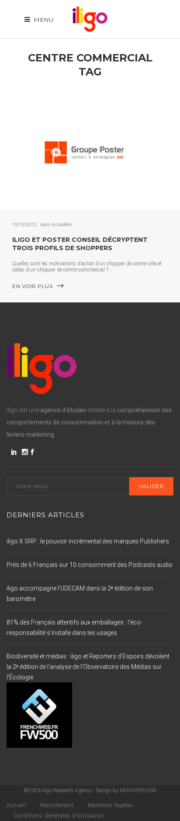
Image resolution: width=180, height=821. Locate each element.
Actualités (62, 224)
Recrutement (57, 805)
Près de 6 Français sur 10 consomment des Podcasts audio (90, 564)
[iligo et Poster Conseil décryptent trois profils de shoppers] (90, 150)
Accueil (16, 805)
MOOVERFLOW (138, 790)
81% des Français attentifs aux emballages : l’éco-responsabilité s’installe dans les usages (74, 627)
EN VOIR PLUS (32, 286)
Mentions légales (110, 805)
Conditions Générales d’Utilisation (59, 816)
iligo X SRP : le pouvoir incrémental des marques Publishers (88, 541)
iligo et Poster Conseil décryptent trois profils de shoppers (80, 244)
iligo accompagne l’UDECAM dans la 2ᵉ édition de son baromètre (80, 593)
